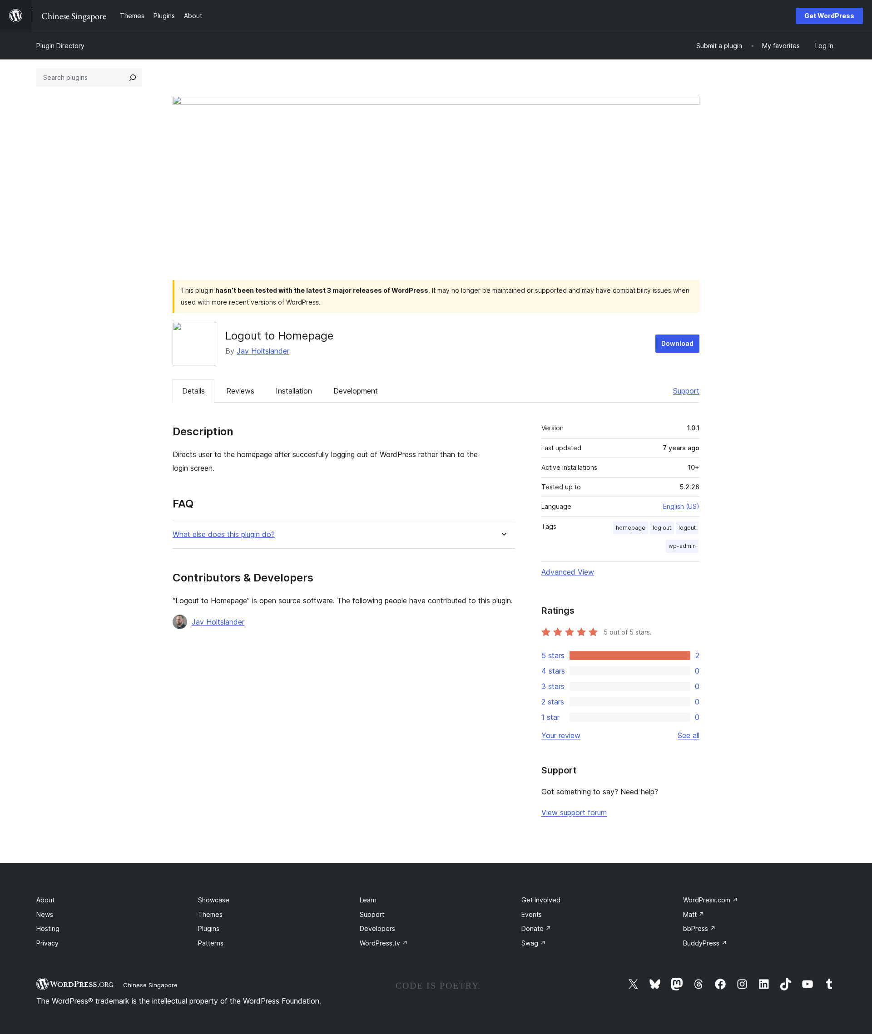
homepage (630, 527)
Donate (536, 928)
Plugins (208, 928)
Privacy (47, 943)
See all (688, 735)
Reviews (240, 390)
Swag (533, 943)
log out (662, 527)
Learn (368, 900)
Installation (294, 390)
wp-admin (682, 545)
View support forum (574, 812)
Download (677, 343)
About (45, 900)
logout (687, 527)
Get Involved (540, 900)
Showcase (213, 900)
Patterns (210, 943)
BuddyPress (705, 943)
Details (193, 390)
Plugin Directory (60, 45)
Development (355, 390)
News (44, 914)
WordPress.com (710, 900)
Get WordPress (829, 16)
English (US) (681, 506)
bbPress (699, 928)
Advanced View (567, 571)
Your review (560, 735)
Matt (693, 914)
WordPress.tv (384, 943)
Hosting (47, 928)
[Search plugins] (133, 78)
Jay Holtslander (263, 350)
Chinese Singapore (150, 985)
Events (531, 914)
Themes (210, 914)
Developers (377, 928)
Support (686, 390)
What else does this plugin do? (224, 534)
